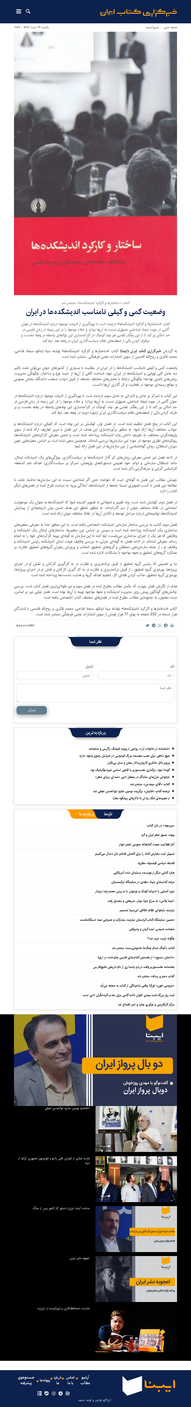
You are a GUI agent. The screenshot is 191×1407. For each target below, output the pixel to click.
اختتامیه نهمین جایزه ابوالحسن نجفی (67, 1108)
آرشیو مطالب (85, 1380)
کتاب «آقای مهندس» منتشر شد (150, 784)
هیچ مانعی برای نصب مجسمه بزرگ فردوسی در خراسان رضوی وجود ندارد (124, 755)
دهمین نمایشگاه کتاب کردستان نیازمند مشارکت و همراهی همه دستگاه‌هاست (127, 919)
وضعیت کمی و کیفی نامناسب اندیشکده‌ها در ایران (95, 312)
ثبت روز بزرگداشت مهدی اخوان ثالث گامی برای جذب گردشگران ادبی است (128, 995)
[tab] (108, 814)
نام (172, 666)
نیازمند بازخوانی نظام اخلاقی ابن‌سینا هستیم (147, 910)
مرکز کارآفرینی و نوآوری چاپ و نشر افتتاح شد (146, 1004)
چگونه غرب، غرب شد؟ (160, 938)
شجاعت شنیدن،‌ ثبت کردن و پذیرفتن (151, 929)
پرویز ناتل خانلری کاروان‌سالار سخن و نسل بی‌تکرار (138, 762)
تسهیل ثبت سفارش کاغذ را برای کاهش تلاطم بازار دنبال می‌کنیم (134, 853)
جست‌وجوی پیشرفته (26, 1380)
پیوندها (45, 1380)
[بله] (46, 1393)
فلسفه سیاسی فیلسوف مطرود (155, 863)
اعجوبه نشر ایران (80, 1258)
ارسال (32, 710)
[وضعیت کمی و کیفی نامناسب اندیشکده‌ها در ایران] (95, 163)
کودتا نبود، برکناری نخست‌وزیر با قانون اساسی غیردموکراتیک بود (130, 770)
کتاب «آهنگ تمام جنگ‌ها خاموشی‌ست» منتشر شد (143, 948)
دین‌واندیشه (152, 27)
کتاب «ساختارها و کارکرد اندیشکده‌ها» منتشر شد (95, 303)
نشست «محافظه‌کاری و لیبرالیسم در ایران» (64, 1308)
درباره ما (57, 1380)
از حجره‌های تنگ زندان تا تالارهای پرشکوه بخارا (141, 798)
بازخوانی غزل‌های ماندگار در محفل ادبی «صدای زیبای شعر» (132, 777)
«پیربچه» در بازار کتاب (160, 825)
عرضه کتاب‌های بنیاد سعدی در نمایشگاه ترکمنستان (142, 882)
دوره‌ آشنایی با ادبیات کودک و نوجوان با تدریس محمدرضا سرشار (134, 891)
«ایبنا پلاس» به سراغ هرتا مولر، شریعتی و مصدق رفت (141, 900)
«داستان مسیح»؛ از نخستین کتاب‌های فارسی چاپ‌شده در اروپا (136, 957)
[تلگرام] (61, 1393)
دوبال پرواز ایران (145, 1090)
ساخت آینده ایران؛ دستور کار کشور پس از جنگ (61, 1208)
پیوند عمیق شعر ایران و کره (157, 834)
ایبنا (138, 13)
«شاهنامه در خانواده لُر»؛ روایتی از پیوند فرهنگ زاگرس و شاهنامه (129, 748)
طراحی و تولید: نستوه (90, 1400)
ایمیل (89, 666)
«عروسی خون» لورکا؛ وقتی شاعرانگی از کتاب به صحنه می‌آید (137, 985)
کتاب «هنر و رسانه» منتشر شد (155, 976)
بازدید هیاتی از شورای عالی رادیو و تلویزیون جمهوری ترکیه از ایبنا (54, 1161)
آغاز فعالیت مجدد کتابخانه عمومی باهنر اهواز (146, 844)
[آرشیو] (39, 1393)
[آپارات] (68, 1393)
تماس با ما (70, 1380)
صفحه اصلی (170, 27)
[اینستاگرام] (53, 1393)
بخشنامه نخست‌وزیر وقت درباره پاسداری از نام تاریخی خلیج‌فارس (133, 967)
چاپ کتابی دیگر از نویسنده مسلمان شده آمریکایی (143, 872)
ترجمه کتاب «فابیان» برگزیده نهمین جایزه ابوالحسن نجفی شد (131, 791)
